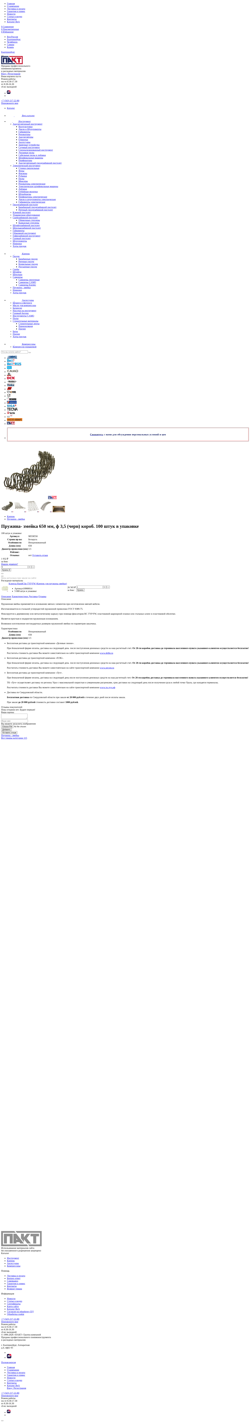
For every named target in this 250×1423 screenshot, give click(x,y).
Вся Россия (12, 37)
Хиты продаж (19, 246)
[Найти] (30, 352)
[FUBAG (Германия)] (9, 389)
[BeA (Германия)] (10, 361)
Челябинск (12, 42)
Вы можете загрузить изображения (18, 723)
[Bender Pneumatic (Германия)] (9, 368)
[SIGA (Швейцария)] (11, 406)
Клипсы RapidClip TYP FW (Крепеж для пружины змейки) (38, 583)
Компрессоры (13, 1266)
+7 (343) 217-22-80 (10, 100)
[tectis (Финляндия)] (11, 413)
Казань (10, 47)
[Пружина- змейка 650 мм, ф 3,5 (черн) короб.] (7, 511)
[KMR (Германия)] (11, 392)
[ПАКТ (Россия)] (11, 423)
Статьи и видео (14, 16)
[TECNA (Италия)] (12, 410)
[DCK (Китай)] (11, 378)
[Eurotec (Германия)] (11, 382)
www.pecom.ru (107, 668)
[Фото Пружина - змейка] (125, 472)
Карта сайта (13, 1306)
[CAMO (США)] (12, 371)
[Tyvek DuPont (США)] (9, 417)
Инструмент (13, 1258)
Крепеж (11, 1260)
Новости (11, 14)
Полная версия (8, 1362)
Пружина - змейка (10, 735)
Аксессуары (13, 1263)
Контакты (12, 19)
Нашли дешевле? (9, 564)
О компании (13, 6)
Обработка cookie (15, 1314)
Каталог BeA (13, 22)
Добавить (6, 730)
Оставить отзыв (40, 555)
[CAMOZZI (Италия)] (9, 375)
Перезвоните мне (9, 103)
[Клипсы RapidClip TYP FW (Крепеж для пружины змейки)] (5, 591)
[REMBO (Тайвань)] (12, 403)
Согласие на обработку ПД (20, 1311)
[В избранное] (2, 576)
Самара (10, 44)
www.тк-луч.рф (107, 687)
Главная (11, 3)
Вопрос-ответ (13, 1278)
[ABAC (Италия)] (12, 358)
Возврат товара (14, 1289)
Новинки (17, 243)
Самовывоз (12, 1281)
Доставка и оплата (16, 9)
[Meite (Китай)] (9, 396)
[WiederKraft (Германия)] (14, 420)
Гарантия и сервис (16, 11)
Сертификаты (14, 1304)
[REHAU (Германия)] (11, 399)
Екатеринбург (14, 39)
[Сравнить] (2, 573)
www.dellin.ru (106, 653)
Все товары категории (14, 738)
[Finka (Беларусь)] (10, 385)
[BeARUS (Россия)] (14, 365)
